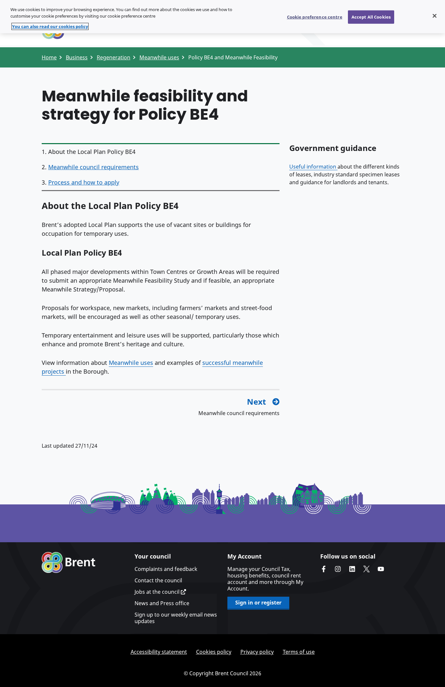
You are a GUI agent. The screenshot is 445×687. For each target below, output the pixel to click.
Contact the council (158, 580)
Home (49, 57)
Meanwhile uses (159, 57)
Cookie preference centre (314, 17)
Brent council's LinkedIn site (352, 569)
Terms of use (299, 651)
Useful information (313, 166)
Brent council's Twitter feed (366, 569)
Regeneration (113, 57)
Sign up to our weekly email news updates (176, 617)
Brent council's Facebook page (323, 569)
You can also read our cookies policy (50, 26)
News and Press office (162, 603)
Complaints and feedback (166, 569)
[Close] (434, 15)
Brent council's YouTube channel (381, 569)
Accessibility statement (159, 651)
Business (77, 57)
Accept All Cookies (371, 17)
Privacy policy (257, 651)
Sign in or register (258, 602)
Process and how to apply (83, 182)
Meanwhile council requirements (93, 167)
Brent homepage (68, 562)
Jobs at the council (158, 592)
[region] (222, 16)
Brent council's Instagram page (338, 569)
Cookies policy (213, 651)
